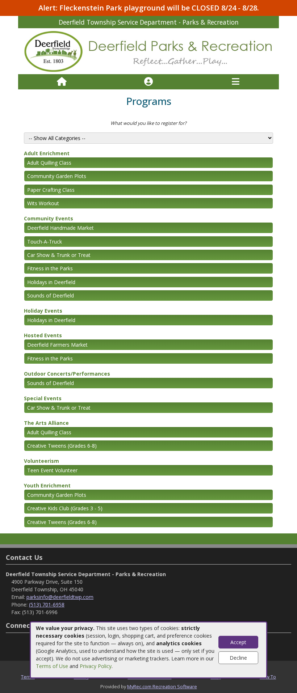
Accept (238, 642)
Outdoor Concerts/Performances (67, 373)
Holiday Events (43, 310)
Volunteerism (41, 460)
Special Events (43, 398)
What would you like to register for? (148, 123)
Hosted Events (43, 335)
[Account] (148, 81)
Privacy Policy (96, 666)
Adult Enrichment (47, 153)
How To (268, 676)
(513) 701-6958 (46, 604)
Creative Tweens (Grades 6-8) (62, 445)
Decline (238, 657)
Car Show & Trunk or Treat (59, 255)
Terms (28, 676)
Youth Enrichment (47, 485)
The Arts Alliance (46, 422)
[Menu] (235, 81)
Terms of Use (52, 666)
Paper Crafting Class (51, 189)
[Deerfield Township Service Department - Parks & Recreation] (148, 50)
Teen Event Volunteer (52, 470)
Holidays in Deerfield (51, 282)
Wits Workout (43, 203)
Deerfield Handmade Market (60, 227)
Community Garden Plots (56, 176)
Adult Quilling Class (49, 162)
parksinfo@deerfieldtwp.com (59, 596)
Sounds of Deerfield (50, 295)
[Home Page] (62, 81)
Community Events (48, 218)
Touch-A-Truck (44, 241)
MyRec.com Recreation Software (162, 686)
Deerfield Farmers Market (57, 344)
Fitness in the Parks (50, 268)
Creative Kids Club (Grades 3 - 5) (65, 508)
